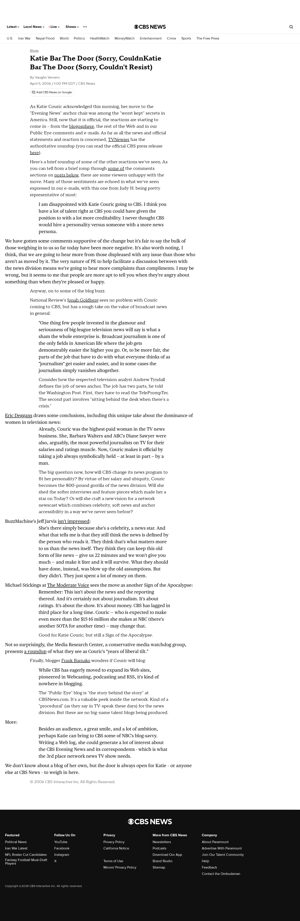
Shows (71, 27)
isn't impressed (73, 521)
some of (116, 168)
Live (54, 27)
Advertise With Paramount (222, 848)
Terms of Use (113, 861)
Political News (16, 842)
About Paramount (215, 842)
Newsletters (162, 842)
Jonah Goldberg (82, 300)
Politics (79, 38)
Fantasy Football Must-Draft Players (26, 861)
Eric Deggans (18, 415)
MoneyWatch (125, 38)
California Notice (116, 848)
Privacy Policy (114, 842)
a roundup (35, 651)
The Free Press (207, 38)
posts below (66, 175)
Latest (12, 27)
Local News (33, 27)
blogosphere (81, 126)
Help (205, 861)
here (34, 153)
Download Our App (167, 854)
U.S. (10, 38)
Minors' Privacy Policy (119, 867)
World (64, 38)
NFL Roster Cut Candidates (26, 854)
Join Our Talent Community (223, 854)
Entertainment (151, 38)
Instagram (61, 854)
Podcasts (159, 848)
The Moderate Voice (68, 585)
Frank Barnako (75, 661)
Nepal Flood (45, 38)
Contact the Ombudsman (221, 874)
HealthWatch (99, 38)
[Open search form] (291, 27)
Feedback (209, 867)
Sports (186, 38)
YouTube (60, 842)
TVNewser (118, 139)
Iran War (24, 38)
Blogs (34, 50)
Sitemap (159, 867)
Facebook (61, 848)
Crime (171, 38)
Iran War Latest (16, 848)
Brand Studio (162, 861)
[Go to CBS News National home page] (150, 27)
